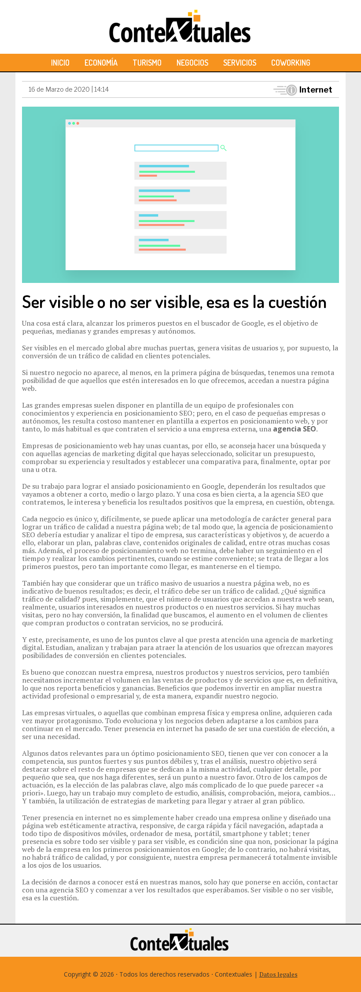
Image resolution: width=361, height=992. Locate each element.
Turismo (147, 62)
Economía (101, 62)
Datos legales (278, 974)
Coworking (290, 62)
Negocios (192, 62)
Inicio (60, 62)
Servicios (239, 62)
